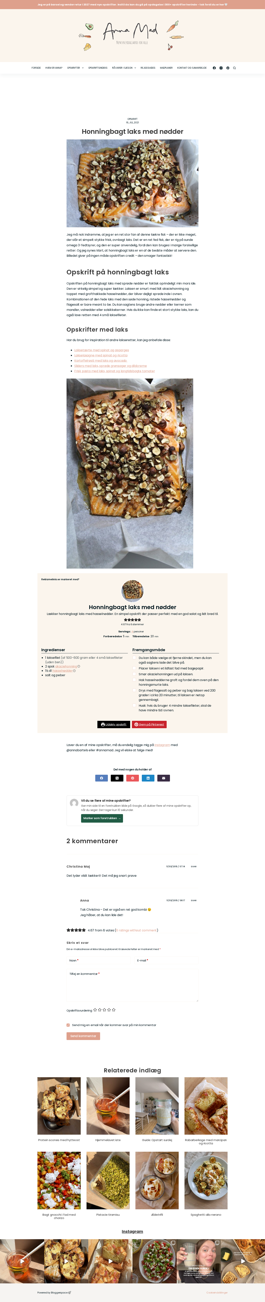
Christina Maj (78, 866)
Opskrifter (73, 67)
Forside (36, 67)
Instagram (162, 745)
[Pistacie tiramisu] (108, 1180)
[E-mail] (163, 778)
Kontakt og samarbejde (192, 67)
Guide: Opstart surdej (157, 1140)
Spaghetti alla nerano (206, 1215)
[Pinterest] (227, 68)
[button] (125, 619)
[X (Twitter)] (117, 778)
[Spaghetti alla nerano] (206, 1180)
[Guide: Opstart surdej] (157, 1106)
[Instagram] (221, 68)
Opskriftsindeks (97, 67)
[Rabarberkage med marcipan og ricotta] (206, 1106)
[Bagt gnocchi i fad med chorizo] (59, 1180)
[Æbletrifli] (157, 1180)
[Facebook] (214, 68)
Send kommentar (83, 1036)
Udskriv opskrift (115, 724)
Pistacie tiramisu (108, 1215)
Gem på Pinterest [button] (151, 724)
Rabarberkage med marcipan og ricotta (206, 1141)
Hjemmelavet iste (108, 1140)
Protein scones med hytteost (59, 1140)
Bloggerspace (59, 1292)
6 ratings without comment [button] (136, 930)
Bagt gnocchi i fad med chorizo (59, 1216)
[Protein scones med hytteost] (59, 1106)
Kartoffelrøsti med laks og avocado (100, 360)
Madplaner (166, 67)
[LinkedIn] (148, 778)
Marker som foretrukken (102, 818)
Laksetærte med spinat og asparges (101, 350)
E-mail (142, 960)
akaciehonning (66, 666)
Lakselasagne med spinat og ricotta (100, 355)
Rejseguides (148, 67)
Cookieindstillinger (217, 1292)
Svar (194, 866)
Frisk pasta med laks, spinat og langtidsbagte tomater (114, 371)
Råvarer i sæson (122, 67)
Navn (74, 960)
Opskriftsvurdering (79, 1010)
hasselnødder (62, 670)
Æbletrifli (157, 1215)
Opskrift (132, 119)
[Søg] (234, 68)
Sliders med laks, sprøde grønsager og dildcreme (110, 366)
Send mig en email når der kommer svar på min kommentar (113, 1025)
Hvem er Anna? (53, 67)
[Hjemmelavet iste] (108, 1106)
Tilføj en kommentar (84, 974)
